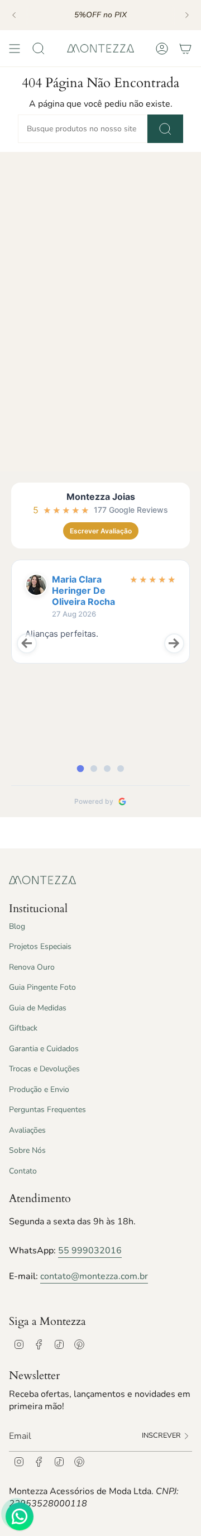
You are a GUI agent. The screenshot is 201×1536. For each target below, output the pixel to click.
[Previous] (14, 15)
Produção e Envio (39, 1089)
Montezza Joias (100, 497)
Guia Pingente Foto (42, 987)
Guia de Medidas (37, 1008)
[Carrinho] (185, 48)
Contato (23, 1171)
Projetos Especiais (40, 946)
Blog (17, 926)
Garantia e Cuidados (44, 1048)
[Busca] (165, 129)
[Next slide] (174, 643)
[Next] (187, 15)
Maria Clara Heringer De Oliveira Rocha (83, 590)
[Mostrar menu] (14, 48)
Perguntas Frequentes (47, 1109)
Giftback (23, 1028)
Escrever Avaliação (101, 531)
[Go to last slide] (27, 643)
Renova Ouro (32, 967)
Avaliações (27, 1130)
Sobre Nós (27, 1150)
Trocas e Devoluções (44, 1068)
